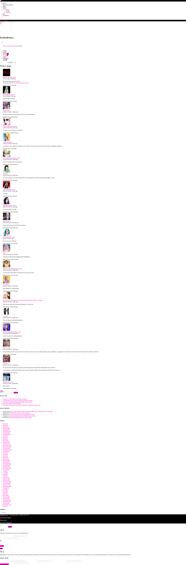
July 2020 (5, 453)
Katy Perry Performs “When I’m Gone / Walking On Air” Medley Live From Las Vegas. (32, 411)
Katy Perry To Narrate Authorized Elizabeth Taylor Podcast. (17, 402)
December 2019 (7, 463)
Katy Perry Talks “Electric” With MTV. (21, 413)
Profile (4, 52)
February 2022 (6, 428)
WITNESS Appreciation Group (10, 126)
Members (8, 12)
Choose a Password (59, 561)
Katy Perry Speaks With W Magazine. (12, 403)
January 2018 (6, 498)
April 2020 (5, 457)
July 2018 (5, 489)
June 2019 (5, 472)
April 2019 (5, 475)
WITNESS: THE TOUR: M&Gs (9, 77)
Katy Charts (6, 284)
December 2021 (7, 431)
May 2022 (5, 424)
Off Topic (5, 316)
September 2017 (7, 504)
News (4, 6)
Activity (5, 50)
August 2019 (6, 469)
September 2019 (7, 468)
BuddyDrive (6, 58)
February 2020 (6, 460)
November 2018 (7, 483)
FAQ (4, 14)
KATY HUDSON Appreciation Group (11, 158)
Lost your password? (6, 543)
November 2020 (7, 446)
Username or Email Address (7, 535)
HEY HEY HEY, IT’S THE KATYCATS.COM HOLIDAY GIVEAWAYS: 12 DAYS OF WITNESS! (23, 300)
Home (4, 3)
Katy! (4, 253)
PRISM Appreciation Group (9, 205)
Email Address (31, 561)
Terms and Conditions (5, 517)
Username (5, 561)
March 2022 (6, 427)
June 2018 (5, 491)
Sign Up (10, 526)
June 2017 (5, 506)
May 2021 (5, 437)
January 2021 (6, 443)
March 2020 (6, 459)
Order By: (5, 62)
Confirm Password (7, 562)
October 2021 (6, 433)
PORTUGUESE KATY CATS (9, 189)
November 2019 (7, 465)
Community (6, 9)
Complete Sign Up (4, 564)
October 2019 (6, 466)
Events (4, 8)
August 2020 (6, 451)
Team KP (5, 363)
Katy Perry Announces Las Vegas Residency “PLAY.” (22, 414)
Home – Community (8, 46)
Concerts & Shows (7, 142)
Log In (2, 545)
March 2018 (6, 495)
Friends (6, 53)
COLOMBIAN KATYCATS (8, 94)
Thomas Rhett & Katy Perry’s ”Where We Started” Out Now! (18, 400)
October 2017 (6, 503)
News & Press (6, 221)
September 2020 (7, 449)
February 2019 (6, 478)
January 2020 (6, 462)
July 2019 (5, 471)
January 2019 (6, 480)
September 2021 (7, 434)
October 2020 (6, 448)
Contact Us (6, 15)
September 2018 (7, 486)
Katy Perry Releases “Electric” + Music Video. (21, 417)
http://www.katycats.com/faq (20, 83)
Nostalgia (5, 173)
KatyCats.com (6, 347)
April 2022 (5, 425)
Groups (7, 11)
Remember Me (5, 541)
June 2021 (5, 436)
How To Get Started (8, 5)
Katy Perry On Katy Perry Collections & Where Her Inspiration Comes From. (21, 405)
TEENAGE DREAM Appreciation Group (12, 332)
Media (5, 60)
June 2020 (5, 454)
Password (2, 538)
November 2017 (7, 501)
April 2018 (5, 494)
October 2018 (6, 485)
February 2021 (6, 442)
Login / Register (4, 20)
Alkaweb (9, 522)
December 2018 (7, 481)
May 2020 (5, 456)
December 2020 (7, 445)
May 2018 (5, 492)
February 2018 (6, 497)
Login (1, 548)
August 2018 (6, 488)
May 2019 (5, 474)
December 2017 (7, 500)
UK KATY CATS (6, 110)
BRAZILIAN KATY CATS (8, 382)
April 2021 (5, 439)
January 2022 (6, 430)
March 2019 (6, 477)
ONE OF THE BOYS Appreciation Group (12, 268)
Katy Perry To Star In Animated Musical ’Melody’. (15, 399)
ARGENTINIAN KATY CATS (9, 237)
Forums (15, 46)
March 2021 (6, 440)
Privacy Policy (3, 520)
